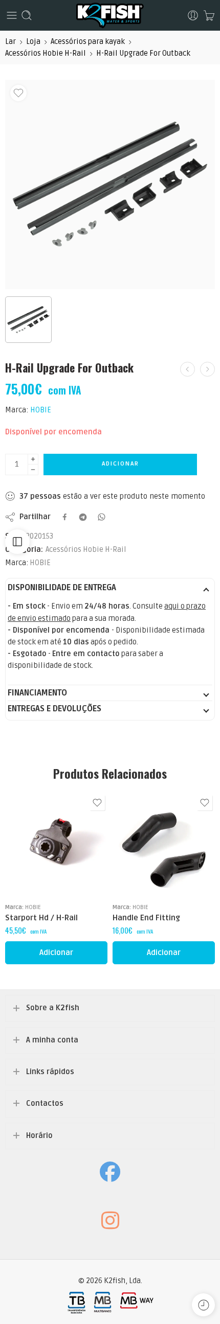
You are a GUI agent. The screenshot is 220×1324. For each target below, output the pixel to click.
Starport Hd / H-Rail (41, 917)
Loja (33, 41)
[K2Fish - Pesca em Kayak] (110, 15)
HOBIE (40, 410)
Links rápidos (50, 1071)
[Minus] (33, 469)
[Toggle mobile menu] (11, 15)
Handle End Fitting (146, 917)
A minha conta (52, 1040)
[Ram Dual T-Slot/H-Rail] (207, 369)
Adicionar (120, 464)
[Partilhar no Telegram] (83, 517)
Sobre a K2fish (52, 1008)
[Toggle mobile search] (26, 15)
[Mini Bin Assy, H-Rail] (187, 369)
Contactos (44, 1103)
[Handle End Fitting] (164, 844)
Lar (10, 41)
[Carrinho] (209, 15)
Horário (39, 1135)
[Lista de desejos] (18, 93)
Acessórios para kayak (88, 41)
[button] (56, 952)
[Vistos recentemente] (203, 1304)
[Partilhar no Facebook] (65, 517)
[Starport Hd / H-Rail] (56, 844)
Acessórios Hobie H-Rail (45, 53)
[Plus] (33, 459)
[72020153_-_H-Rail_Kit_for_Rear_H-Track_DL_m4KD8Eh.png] (110, 184)
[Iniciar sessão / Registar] (193, 15)
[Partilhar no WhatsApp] (101, 517)
